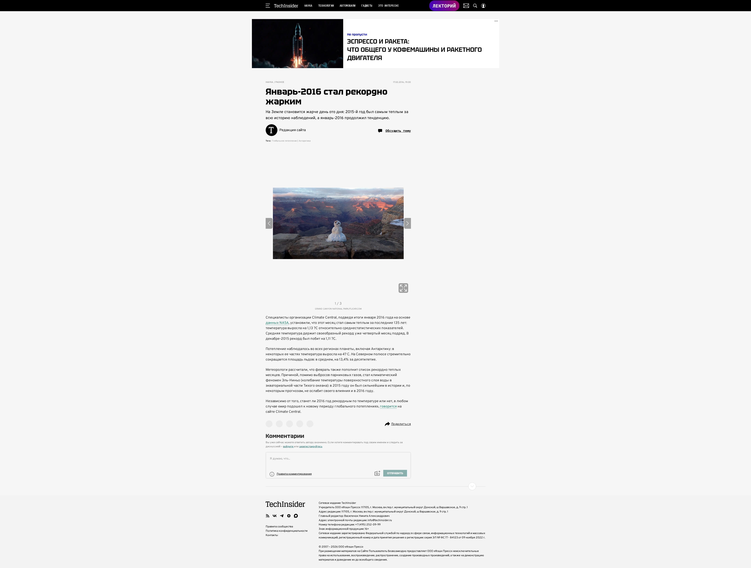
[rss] (268, 516)
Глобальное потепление (284, 141)
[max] (296, 516)
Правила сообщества (279, 526)
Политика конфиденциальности (286, 531)
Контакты (272, 535)
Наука (269, 82)
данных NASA (277, 323)
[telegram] (282, 516)
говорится (388, 406)
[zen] (289, 516)
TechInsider (286, 5)
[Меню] (268, 6)
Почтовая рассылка (466, 6)
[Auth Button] (483, 6)
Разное (279, 82)
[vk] (275, 516)
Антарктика (305, 141)
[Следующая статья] (376, 486)
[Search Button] (475, 6)
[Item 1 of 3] (338, 223)
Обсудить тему (398, 131)
